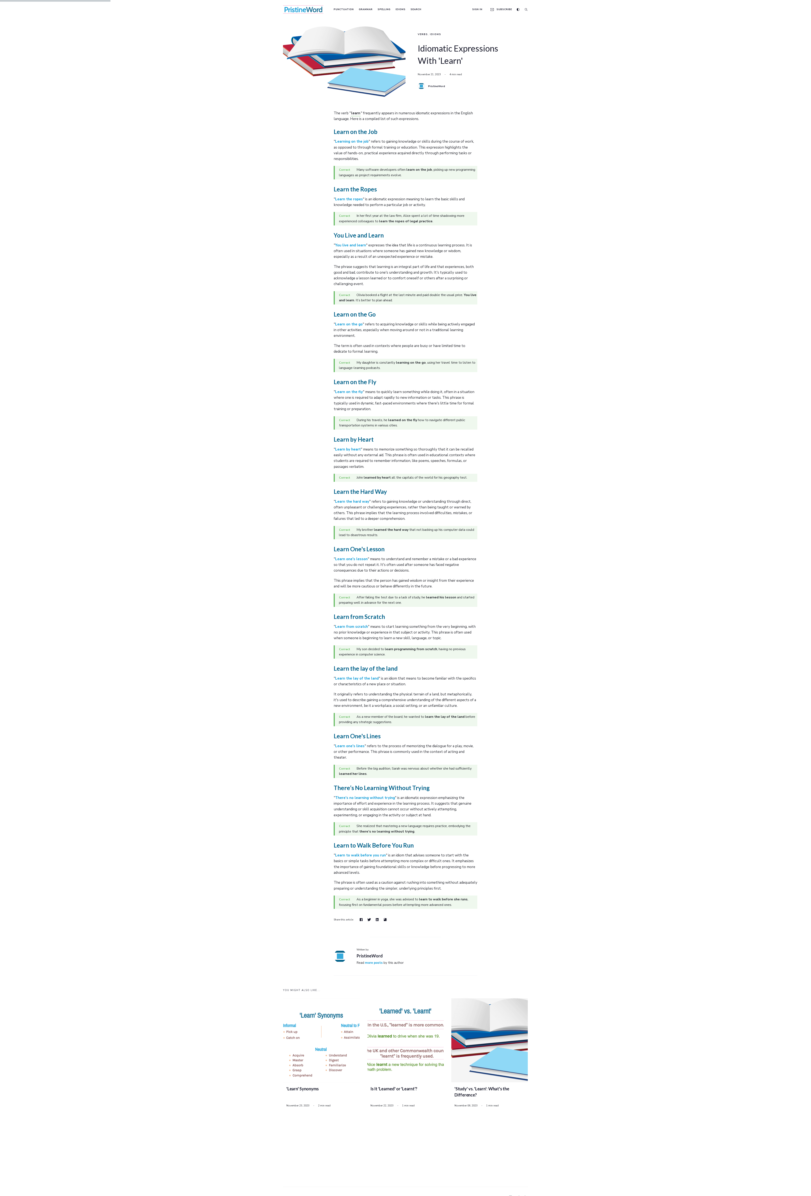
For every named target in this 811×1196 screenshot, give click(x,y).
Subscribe (504, 9)
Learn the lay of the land (357, 678)
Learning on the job (352, 141)
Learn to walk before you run (360, 855)
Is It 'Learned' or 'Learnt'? (393, 1088)
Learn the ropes (349, 199)
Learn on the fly (349, 391)
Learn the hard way (352, 501)
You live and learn (350, 245)
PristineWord (436, 86)
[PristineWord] (421, 86)
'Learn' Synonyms (302, 1088)
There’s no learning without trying (365, 797)
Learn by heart (348, 449)
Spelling (384, 9)
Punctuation (344, 9)
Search (416, 9)
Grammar (366, 9)
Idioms (401, 9)
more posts (374, 963)
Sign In (477, 9)
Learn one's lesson (351, 559)
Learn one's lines (350, 746)
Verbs (423, 34)
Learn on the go (349, 324)
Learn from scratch (351, 626)
